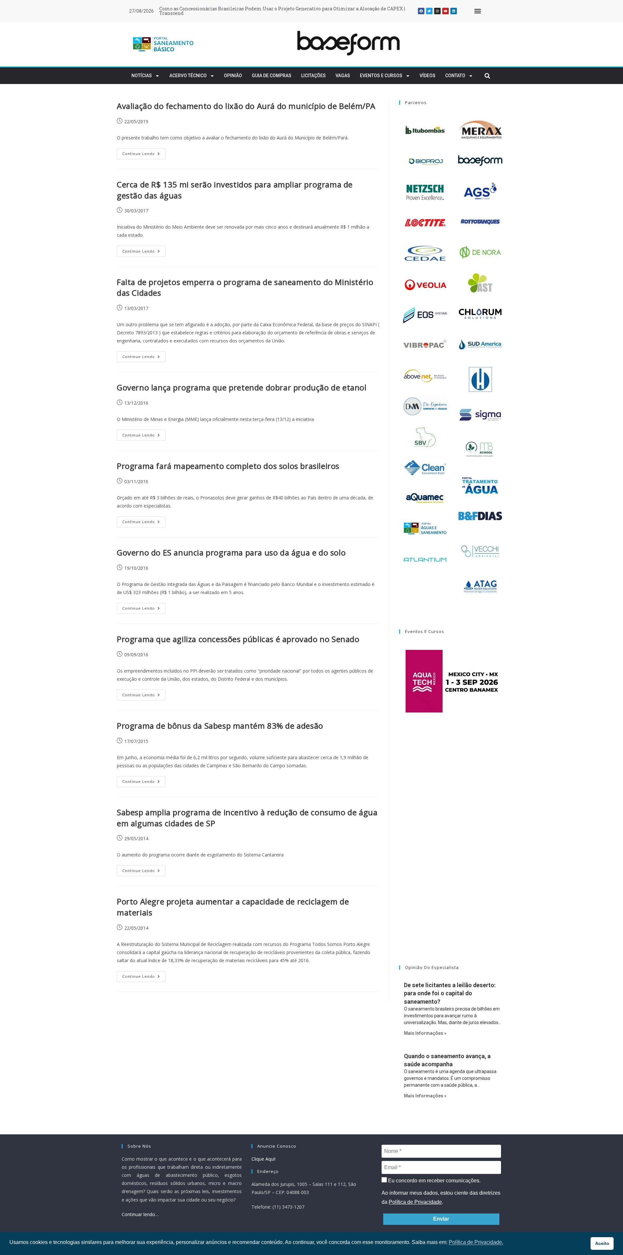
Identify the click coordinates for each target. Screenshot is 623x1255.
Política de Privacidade (415, 1202)
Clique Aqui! (263, 1159)
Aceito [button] (602, 1243)
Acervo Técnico (188, 75)
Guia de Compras (271, 75)
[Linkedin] (453, 11)
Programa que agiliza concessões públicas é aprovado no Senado (238, 639)
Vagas (343, 75)
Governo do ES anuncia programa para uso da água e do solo (231, 552)
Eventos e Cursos (381, 75)
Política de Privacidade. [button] (476, 1242)
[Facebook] (421, 11)
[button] (477, 11)
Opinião (233, 75)
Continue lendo (143, 152)
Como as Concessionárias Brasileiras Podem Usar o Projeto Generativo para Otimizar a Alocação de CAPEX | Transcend (282, 11)
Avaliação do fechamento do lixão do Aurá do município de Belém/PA (246, 106)
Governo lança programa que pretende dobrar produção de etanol (242, 387)
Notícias (141, 75)
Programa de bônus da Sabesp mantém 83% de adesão (220, 725)
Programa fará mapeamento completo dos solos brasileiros (228, 465)
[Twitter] (429, 11)
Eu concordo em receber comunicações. (434, 1180)
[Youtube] (445, 11)
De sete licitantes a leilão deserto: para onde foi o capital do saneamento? (449, 993)
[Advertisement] (452, 847)
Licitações (313, 75)
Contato (455, 75)
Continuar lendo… (140, 1214)
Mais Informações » (425, 1033)
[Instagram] (437, 11)
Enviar (441, 1219)
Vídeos (427, 75)
